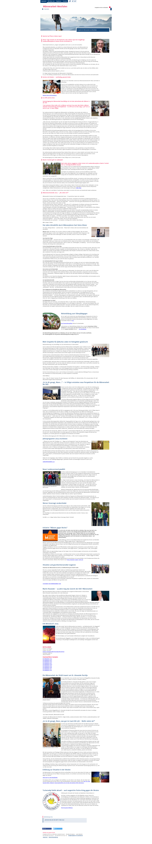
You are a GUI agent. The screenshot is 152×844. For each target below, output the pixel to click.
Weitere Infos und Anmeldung (50, 95)
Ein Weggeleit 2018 (47, 667)
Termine (65, 1)
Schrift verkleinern (73, 1)
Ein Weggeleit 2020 (47, 664)
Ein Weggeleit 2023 (47, 660)
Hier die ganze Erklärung (67, 807)
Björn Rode (78, 188)
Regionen (58, 1)
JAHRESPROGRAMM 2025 (49, 461)
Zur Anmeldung (82, 329)
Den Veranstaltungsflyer (66, 323)
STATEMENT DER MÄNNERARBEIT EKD (52, 583)
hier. (73, 320)
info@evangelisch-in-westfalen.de (75, 835)
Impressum (45, 837)
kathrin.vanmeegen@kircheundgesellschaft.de (53, 651)
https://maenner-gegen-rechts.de (75, 559)
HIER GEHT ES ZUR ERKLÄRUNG (50, 777)
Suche (70, 1)
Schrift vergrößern (75, 1)
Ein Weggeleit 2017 (47, 668)
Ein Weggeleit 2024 (47, 658)
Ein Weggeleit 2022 (47, 661)
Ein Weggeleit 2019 (47, 666)
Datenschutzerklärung (53, 837)
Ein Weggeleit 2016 (47, 670)
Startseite (43, 1)
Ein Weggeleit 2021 (47, 663)
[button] (47, 829)
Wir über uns (51, 1)
